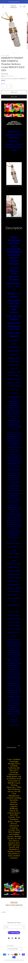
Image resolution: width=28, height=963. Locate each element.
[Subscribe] (23, 927)
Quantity (3, 83)
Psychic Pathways (11, 960)
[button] (3, 6)
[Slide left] (10, 53)
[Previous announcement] (3, 1)
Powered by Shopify (19, 960)
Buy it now (14, 96)
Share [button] (4, 912)
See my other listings (12, 745)
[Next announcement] (25, 1)
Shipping (2, 76)
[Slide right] (17, 53)
